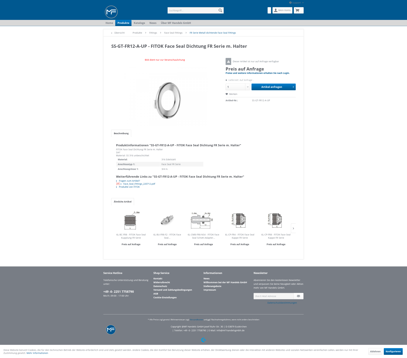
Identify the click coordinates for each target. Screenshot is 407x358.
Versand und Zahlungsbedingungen (172, 289)
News (207, 278)
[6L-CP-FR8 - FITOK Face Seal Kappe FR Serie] (276, 220)
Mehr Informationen (37, 352)
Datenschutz (160, 286)
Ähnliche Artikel (122, 201)
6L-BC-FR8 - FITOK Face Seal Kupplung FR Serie (131, 236)
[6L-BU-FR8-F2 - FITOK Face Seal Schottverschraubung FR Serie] (167, 220)
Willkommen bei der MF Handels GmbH (225, 282)
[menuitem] (196, 10)
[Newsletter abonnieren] (298, 296)
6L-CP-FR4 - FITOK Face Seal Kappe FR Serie (239, 236)
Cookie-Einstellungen (165, 297)
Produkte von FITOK (129, 186)
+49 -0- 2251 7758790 (118, 292)
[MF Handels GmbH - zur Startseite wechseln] (111, 12)
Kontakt (157, 278)
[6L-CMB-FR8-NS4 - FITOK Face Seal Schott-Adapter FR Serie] (203, 220)
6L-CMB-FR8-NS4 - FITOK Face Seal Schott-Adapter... (203, 236)
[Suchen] (220, 10)
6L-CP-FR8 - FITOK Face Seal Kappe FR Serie (276, 236)
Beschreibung (121, 133)
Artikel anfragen (271, 87)
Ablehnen (375, 351)
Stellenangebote (212, 286)
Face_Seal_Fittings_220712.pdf (139, 183)
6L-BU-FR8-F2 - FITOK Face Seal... (167, 236)
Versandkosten (196, 319)
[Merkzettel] (269, 10)
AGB (155, 293)
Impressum (210, 289)
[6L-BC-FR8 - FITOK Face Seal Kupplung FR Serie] (131, 220)
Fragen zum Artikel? (129, 180)
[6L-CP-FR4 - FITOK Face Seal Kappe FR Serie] (239, 220)
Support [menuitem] (296, 2)
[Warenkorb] (299, 10)
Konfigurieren (393, 351)
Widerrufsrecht (161, 282)
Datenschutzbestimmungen (282, 302)
